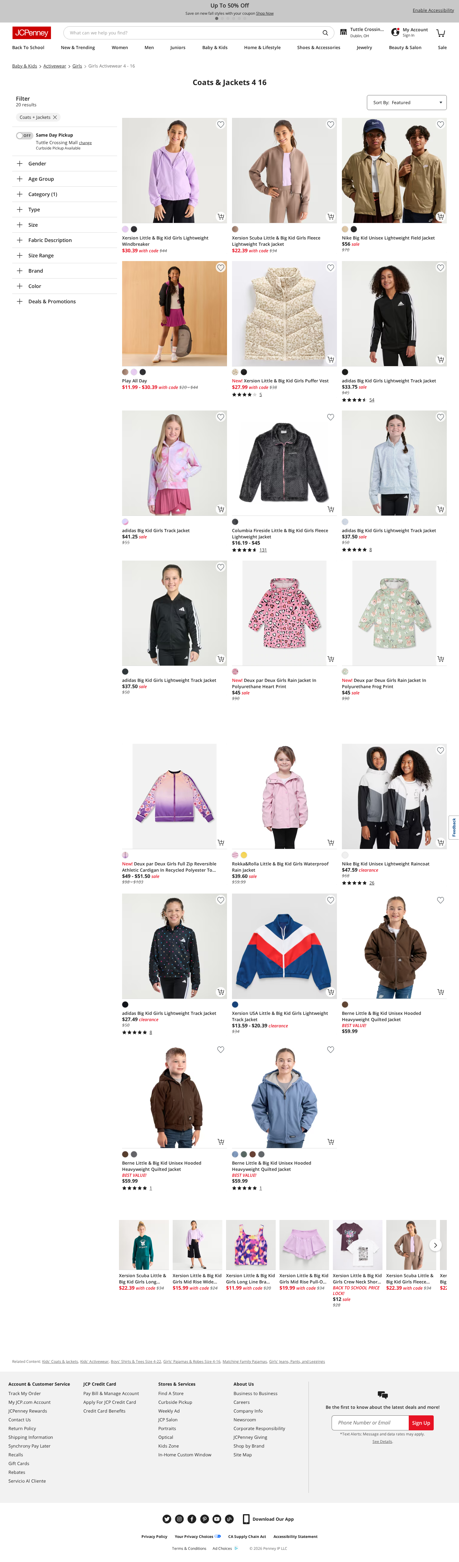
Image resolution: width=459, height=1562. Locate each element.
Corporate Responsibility (259, 1428)
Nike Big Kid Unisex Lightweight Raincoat (386, 864)
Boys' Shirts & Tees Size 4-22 (136, 1361)
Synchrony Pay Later (29, 1446)
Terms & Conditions (189, 1548)
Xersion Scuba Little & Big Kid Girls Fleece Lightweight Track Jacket (276, 241)
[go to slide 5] (239, 18)
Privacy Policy (154, 1536)
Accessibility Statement (296, 1536)
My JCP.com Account (29, 1402)
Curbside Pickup (175, 1402)
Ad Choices (222, 1548)
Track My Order (24, 1393)
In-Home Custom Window (184, 1455)
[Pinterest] (205, 1519)
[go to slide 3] (228, 18)
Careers (242, 1402)
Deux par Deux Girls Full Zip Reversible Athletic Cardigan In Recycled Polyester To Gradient (169, 867)
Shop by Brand (249, 1446)
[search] (328, 33)
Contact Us (19, 1420)
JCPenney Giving (250, 1437)
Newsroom (245, 1420)
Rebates (16, 1472)
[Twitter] (167, 1519)
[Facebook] (192, 1519)
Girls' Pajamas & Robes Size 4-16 (191, 1361)
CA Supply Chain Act (247, 1536)
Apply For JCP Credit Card (109, 1402)
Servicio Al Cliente (27, 1481)
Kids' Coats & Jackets (60, 1361)
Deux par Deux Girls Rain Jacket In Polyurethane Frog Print (384, 683)
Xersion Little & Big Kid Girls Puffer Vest (280, 381)
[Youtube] (217, 1519)
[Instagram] (180, 1519)
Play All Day (134, 381)
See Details (382, 1441)
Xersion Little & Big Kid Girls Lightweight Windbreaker (165, 241)
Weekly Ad (169, 1411)
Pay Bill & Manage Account (111, 1393)
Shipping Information (30, 1437)
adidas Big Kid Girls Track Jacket (156, 530)
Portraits (167, 1428)
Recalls (15, 1455)
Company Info (248, 1411)
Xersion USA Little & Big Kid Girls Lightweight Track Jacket (280, 1016)
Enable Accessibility (433, 10)
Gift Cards (18, 1463)
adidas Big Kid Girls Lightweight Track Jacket (389, 381)
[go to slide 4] (233, 18)
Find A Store (171, 1393)
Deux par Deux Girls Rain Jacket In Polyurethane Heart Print (274, 683)
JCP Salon (168, 1420)
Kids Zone (168, 1446)
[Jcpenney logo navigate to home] (31, 33)
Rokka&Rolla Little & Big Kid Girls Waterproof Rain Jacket (280, 867)
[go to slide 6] (244, 18)
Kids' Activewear (94, 1361)
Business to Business (256, 1393)
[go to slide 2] (222, 18)
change (85, 142)
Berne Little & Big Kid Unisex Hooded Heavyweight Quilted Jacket (381, 1016)
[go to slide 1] (216, 18)
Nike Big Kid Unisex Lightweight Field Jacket (388, 238)
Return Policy (22, 1428)
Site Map (243, 1455)
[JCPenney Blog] (230, 1519)
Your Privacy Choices (194, 1536)
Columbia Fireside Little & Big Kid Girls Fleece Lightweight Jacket (280, 533)
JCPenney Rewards (27, 1411)
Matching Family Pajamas (245, 1361)
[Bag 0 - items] (440, 33)
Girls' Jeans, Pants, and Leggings (297, 1361)
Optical (165, 1437)
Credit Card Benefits (104, 1411)
